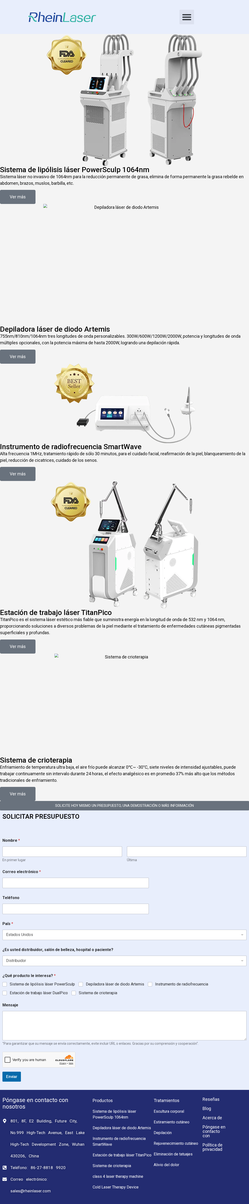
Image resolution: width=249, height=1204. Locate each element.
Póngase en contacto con (214, 1131)
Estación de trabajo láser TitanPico (122, 1155)
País (7, 923)
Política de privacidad (212, 1147)
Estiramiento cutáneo (171, 1122)
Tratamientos (166, 1100)
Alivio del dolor (166, 1164)
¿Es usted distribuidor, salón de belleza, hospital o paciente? (57, 949)
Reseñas (211, 1099)
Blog (207, 1108)
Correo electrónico (21, 871)
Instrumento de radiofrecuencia (181, 984)
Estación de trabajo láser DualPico (39, 993)
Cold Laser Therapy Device (116, 1187)
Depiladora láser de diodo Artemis (115, 984)
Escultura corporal (169, 1111)
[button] (186, 17)
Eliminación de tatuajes (173, 1154)
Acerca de (212, 1117)
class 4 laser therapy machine (118, 1176)
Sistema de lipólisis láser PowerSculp (42, 984)
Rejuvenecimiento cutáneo (176, 1143)
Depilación (163, 1132)
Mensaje (10, 1005)
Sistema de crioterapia (98, 993)
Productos (103, 1100)
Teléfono (10, 897)
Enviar (11, 1076)
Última (132, 860)
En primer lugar (14, 860)
